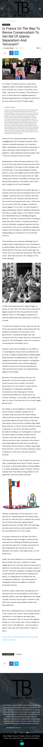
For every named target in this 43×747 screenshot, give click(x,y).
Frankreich (19, 654)
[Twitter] (16, 53)
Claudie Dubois (9, 48)
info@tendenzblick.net (29, 728)
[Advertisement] (21, 646)
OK (22, 744)
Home (4, 21)
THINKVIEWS (12, 21)
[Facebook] (11, 53)
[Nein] (40, 740)
